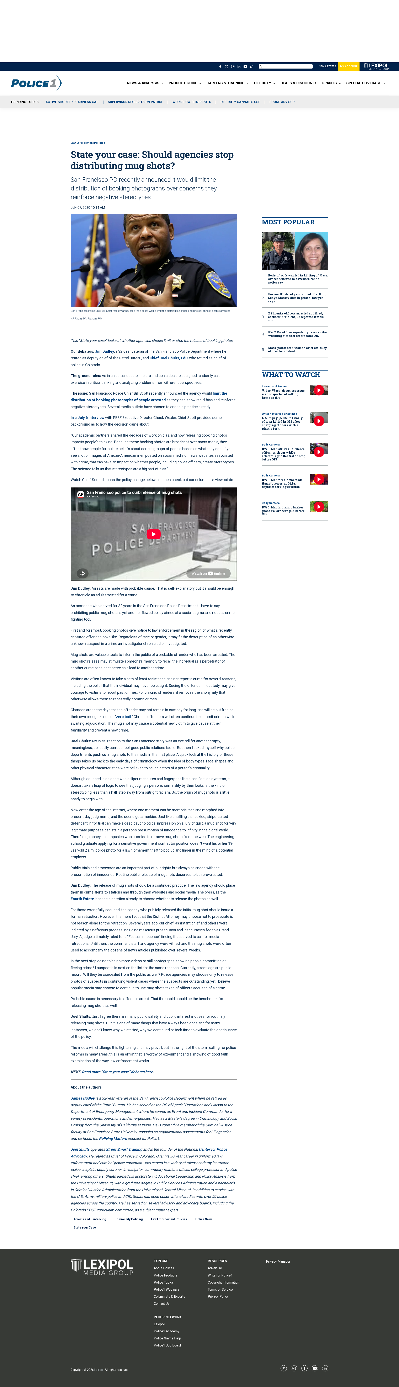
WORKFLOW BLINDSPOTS (191, 102)
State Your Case (85, 1227)
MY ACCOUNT (348, 66)
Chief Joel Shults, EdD (168, 358)
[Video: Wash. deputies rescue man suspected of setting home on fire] (319, 390)
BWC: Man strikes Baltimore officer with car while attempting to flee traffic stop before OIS (283, 454)
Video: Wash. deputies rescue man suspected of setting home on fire (283, 394)
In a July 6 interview (87, 417)
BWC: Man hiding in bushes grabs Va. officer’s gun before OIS (283, 510)
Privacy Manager (278, 1261)
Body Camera (271, 444)
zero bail (123, 716)
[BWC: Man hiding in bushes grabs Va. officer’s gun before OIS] (319, 506)
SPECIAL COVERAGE (363, 83)
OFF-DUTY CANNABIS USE (240, 102)
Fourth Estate (82, 899)
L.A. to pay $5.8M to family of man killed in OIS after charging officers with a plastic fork (282, 423)
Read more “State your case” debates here (117, 1072)
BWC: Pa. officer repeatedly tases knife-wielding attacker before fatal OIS (297, 334)
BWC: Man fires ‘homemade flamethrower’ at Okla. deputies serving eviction (282, 483)
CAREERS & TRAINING (226, 83)
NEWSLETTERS (327, 66)
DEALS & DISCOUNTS (299, 83)
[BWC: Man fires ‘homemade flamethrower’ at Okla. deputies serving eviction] (319, 479)
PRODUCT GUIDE (183, 83)
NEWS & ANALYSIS (143, 83)
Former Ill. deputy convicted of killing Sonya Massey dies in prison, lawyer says (297, 298)
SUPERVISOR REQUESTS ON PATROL (135, 102)
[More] (162, 83)
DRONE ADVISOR (282, 102)
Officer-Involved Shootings (279, 413)
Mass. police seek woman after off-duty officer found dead (297, 349)
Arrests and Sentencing (90, 1219)
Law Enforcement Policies (88, 142)
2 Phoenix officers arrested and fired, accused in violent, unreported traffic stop (296, 317)
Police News (203, 1219)
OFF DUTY (262, 83)
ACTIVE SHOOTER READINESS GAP (72, 102)
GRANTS (329, 83)
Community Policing (129, 1219)
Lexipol (98, 1369)
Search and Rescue (274, 386)
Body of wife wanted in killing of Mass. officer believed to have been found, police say (298, 279)
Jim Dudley (104, 351)
